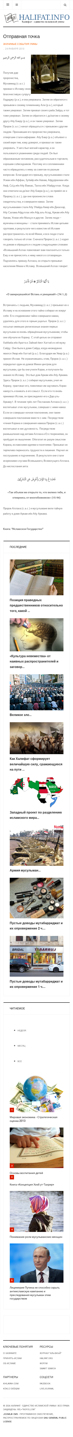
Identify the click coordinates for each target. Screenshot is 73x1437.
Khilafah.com (10, 1383)
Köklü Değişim (11, 1388)
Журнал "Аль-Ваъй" (51, 1353)
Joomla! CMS (10, 1414)
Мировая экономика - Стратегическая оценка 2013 (33, 1119)
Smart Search (48, 1368)
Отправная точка (21, 36)
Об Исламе (9, 1363)
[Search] (65, 4)
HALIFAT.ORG (46, 1358)
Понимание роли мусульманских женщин (36, 1237)
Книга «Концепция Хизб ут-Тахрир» (32, 1185)
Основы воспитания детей (26, 1173)
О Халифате (10, 1353)
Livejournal (47, 1388)
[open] (7, 4)
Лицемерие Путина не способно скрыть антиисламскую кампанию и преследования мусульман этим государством (35, 1293)
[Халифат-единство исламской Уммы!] (36, 18)
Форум (43, 1363)
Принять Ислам (12, 1358)
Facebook (45, 1383)
